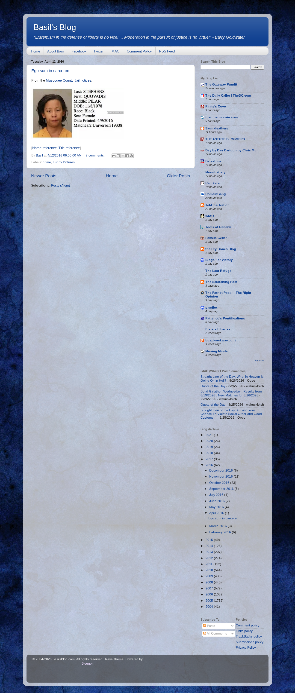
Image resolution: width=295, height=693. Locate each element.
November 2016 (221, 476)
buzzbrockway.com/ (220, 340)
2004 (210, 606)
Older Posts (178, 175)
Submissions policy (249, 642)
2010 (210, 570)
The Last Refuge (218, 271)
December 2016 (221, 470)
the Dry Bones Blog (220, 249)
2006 (210, 594)
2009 (210, 576)
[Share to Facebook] (127, 155)
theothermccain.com (221, 117)
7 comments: (96, 155)
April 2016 (217, 513)
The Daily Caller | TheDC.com (228, 95)
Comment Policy (139, 51)
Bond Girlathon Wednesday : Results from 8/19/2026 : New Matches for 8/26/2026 (231, 393)
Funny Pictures (64, 162)
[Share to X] (122, 155)
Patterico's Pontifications (225, 318)
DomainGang (215, 194)
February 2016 (220, 532)
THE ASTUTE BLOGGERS (225, 139)
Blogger (87, 663)
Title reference (69, 148)
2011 (209, 564)
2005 (210, 600)
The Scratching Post (221, 282)
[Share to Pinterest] (131, 155)
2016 (210, 465)
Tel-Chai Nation (217, 205)
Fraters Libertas (217, 329)
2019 (210, 447)
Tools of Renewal (219, 227)
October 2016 (219, 482)
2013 (210, 552)
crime (47, 162)
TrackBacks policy (249, 636)
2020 (210, 441)
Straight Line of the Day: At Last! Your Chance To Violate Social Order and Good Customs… (231, 413)
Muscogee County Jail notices (68, 80)
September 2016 (222, 489)
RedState (212, 183)
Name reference (44, 148)
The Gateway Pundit (221, 84)
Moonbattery (215, 172)
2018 (210, 453)
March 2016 (218, 526)
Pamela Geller (216, 238)
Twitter (98, 51)
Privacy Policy (246, 647)
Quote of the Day (213, 386)
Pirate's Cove (215, 106)
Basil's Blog (54, 27)
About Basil (55, 51)
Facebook (78, 51)
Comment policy (247, 625)
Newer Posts (43, 175)
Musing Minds (216, 351)
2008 (210, 582)
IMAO (115, 51)
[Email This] (114, 155)
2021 (210, 435)
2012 (210, 558)
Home (35, 51)
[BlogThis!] (118, 155)
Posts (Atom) (60, 185)
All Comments (216, 633)
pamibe (211, 307)
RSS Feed (167, 51)
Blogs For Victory (219, 260)
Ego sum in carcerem (51, 70)
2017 (210, 459)
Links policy (244, 631)
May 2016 (217, 507)
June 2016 (217, 501)
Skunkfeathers (216, 128)
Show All (259, 360)
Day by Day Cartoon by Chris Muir (232, 150)
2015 (210, 540)
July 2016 (216, 495)
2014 (210, 546)
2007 (210, 588)
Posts (210, 626)
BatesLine (213, 161)
